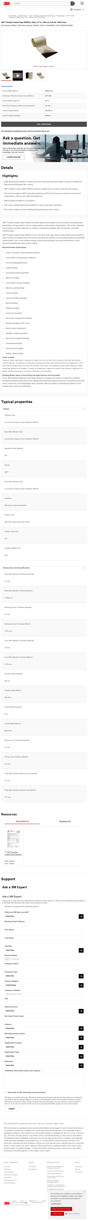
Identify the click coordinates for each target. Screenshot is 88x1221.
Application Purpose (13, 1043)
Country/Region (11, 981)
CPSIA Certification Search (54, 1173)
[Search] (73, 3)
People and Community (10, 1180)
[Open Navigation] (82, 4)
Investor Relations (9, 1172)
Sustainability (7, 1177)
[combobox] (7, 959)
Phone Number (11, 955)
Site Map (77, 1169)
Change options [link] (6, 86)
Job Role (8, 946)
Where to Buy (79, 1172)
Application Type (12, 1052)
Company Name (11, 964)
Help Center (78, 1166)
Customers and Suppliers (11, 1175)
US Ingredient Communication (55, 1189)
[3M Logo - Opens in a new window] (6, 3)
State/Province (11, 1007)
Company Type (11, 972)
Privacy (22, 1201)
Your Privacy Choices (18, 1202)
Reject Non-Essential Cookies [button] (61, 1209)
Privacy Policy (25, 1099)
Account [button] (77, 10)
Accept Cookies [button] (57, 1213)
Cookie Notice (56, 1204)
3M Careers (7, 1169)
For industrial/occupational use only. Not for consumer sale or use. (25, 131)
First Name (9, 930)
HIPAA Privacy (33, 1201)
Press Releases (33, 1169)
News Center (32, 1166)
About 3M (7, 1166)
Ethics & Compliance (9, 1183)
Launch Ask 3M (13, 157)
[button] (72, 1214)
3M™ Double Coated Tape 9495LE (13, 853)
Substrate (9, 1061)
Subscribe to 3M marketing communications (26, 1092)
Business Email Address (15, 922)
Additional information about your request (22, 1071)
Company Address (13, 990)
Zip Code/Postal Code (14, 1016)
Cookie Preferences (37, 1202)
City (6, 999)
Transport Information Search (55, 1171)
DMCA (44, 1201)
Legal (13, 1201)
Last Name (9, 938)
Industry (8, 1024)
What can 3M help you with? (17, 912)
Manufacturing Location (15, 1034)
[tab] (22, 821)
